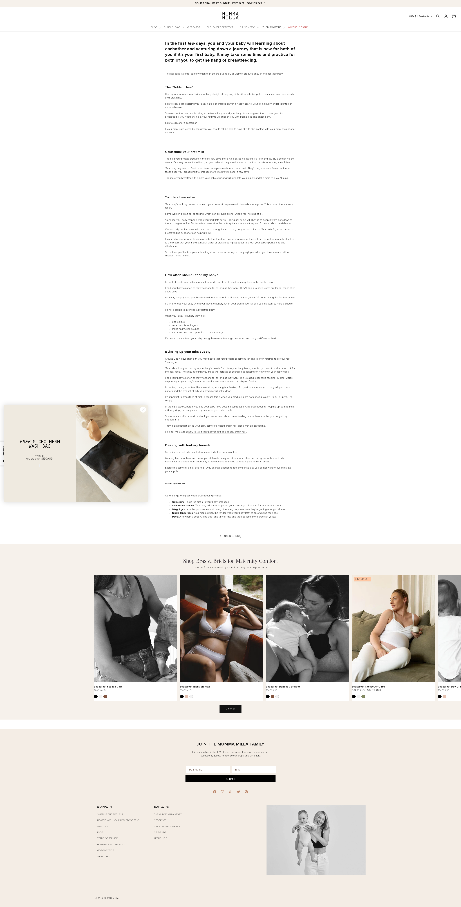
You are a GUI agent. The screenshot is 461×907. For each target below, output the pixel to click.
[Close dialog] (143, 409)
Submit (230, 779)
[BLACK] (96, 696)
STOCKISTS (160, 820)
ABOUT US (102, 826)
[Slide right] (454, 626)
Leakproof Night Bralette (195, 686)
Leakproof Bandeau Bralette (283, 686)
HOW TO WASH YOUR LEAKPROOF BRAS (118, 820)
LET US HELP (160, 838)
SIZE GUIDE (160, 832)
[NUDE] (186, 696)
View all (231, 708)
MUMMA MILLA (111, 898)
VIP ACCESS (103, 857)
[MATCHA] (363, 696)
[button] (155, 27)
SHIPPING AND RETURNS (110, 814)
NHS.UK (181, 483)
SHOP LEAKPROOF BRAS (167, 826)
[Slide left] (7, 626)
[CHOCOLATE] (105, 696)
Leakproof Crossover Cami (368, 686)
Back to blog (232, 536)
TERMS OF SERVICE (107, 838)
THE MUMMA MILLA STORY (168, 814)
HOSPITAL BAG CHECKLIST (111, 844)
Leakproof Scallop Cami (108, 686)
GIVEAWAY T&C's (105, 850)
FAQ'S (100, 832)
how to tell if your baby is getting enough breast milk (217, 432)
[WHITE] (100, 696)
